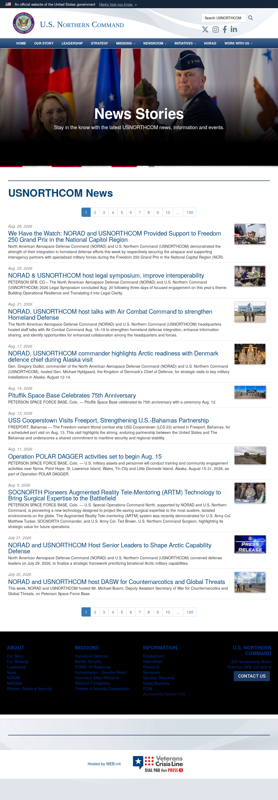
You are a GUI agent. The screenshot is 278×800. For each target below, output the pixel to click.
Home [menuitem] (21, 43)
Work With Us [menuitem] (237, 43)
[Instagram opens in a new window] (216, 30)
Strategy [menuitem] (99, 43)
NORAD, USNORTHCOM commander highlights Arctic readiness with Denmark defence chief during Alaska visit (113, 355)
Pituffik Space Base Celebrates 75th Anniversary (72, 395)
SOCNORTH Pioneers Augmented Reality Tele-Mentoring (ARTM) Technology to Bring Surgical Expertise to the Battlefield (114, 494)
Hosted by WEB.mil (104, 763)
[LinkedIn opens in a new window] (234, 30)
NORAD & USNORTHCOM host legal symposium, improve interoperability (106, 275)
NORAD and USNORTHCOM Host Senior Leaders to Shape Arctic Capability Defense (109, 547)
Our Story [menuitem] (43, 43)
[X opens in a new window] (205, 30)
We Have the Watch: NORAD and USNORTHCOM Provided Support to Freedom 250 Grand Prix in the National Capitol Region (114, 235)
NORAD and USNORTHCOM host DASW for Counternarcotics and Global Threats (116, 581)
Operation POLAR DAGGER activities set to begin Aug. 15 (85, 456)
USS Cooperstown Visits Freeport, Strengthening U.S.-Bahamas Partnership (108, 419)
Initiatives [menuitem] (184, 43)
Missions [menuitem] (124, 43)
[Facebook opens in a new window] (225, 30)
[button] (118, 4)
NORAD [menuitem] (210, 43)
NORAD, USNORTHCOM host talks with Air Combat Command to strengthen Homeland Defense (110, 314)
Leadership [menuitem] (72, 43)
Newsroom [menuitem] (153, 43)
